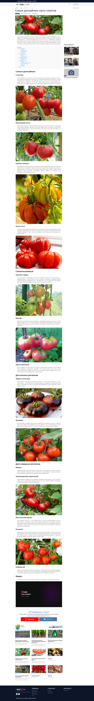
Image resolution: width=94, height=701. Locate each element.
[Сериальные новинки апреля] (71, 62)
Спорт (65, 75)
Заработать (34, 698)
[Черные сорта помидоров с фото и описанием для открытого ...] (39, 388)
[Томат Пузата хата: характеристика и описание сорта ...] (39, 236)
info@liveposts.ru (66, 690)
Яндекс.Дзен (30, 616)
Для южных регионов (22, 57)
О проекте (34, 1)
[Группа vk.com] (74, 4)
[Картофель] (55, 652)
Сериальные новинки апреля (69, 66)
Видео (30, 1)
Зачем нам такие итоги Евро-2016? (71, 77)
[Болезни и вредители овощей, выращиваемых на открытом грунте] (22, 634)
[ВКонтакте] (49, 627)
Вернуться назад (76, 7)
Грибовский (23, 65)
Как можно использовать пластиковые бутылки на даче (55, 641)
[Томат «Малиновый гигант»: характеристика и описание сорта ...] (39, 133)
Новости (23, 1)
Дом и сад (25, 7)
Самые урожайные (22, 48)
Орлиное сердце (24, 54)
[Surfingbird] (55, 627)
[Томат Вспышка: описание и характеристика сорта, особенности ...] (39, 539)
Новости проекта (50, 691)
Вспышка (22, 64)
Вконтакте (47, 616)
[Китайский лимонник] (39, 669)
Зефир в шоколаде (24, 58)
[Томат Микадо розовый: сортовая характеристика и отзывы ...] (39, 328)
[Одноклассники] (51, 627)
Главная (19, 1)
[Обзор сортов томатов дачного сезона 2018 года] (39, 175)
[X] (53, 627)
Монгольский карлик (24, 63)
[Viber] (57, 627)
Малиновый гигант (24, 50)
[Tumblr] (56, 627)
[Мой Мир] (52, 627)
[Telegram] (62, 627)
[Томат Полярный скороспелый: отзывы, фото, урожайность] (39, 485)
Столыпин (22, 49)
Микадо (22, 55)
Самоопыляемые (22, 53)
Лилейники (50, 675)
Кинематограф (66, 64)
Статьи (27, 1)
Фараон (22, 61)
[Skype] (60, 627)
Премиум (22, 59)
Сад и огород (17, 13)
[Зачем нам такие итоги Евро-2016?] (71, 73)
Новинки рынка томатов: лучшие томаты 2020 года (21, 659)
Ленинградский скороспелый (26, 62)
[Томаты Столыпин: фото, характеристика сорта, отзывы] (39, 86)
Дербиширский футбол (68, 55)
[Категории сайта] (17, 4)
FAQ (32, 695)
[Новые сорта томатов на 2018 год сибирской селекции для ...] (39, 428)
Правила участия (34, 690)
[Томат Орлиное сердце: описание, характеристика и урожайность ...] (39, 284)
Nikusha (36, 13)
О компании (49, 690)
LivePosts (16, 7)
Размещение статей (35, 694)
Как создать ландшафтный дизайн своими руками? (21, 676)
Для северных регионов (23, 60)
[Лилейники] (55, 669)
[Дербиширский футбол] (71, 51)
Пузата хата (23, 52)
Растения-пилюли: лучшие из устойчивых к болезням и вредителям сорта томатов (39, 641)
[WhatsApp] (59, 627)
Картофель (50, 658)
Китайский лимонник (35, 675)
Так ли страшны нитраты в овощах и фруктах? (38, 659)
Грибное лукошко (24, 51)
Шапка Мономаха (24, 56)
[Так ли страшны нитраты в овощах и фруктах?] (39, 652)
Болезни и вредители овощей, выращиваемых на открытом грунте (22, 641)
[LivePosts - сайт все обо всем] (24, 4)
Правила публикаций (35, 691)
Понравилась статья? (39, 612)
